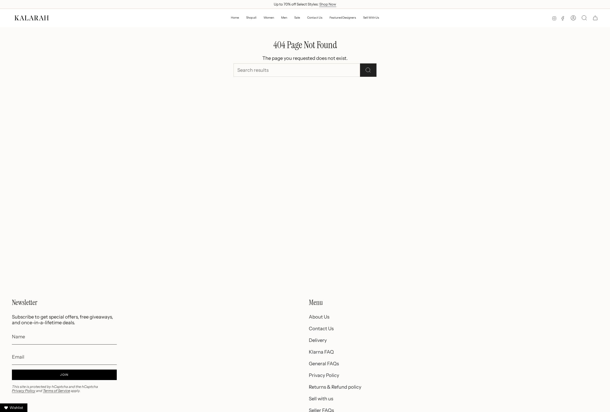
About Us (319, 317)
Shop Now (327, 4)
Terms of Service (56, 390)
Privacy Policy (23, 390)
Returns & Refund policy (335, 387)
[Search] (368, 70)
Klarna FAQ (321, 352)
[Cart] (595, 18)
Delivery (318, 340)
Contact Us (321, 328)
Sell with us (321, 399)
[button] (269, 18)
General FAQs (324, 363)
